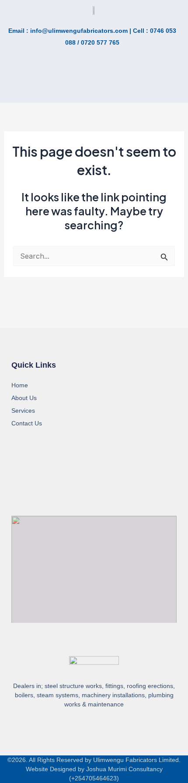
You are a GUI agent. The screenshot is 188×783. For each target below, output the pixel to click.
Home (19, 385)
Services (23, 410)
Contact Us (26, 423)
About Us (24, 397)
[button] (39, 84)
